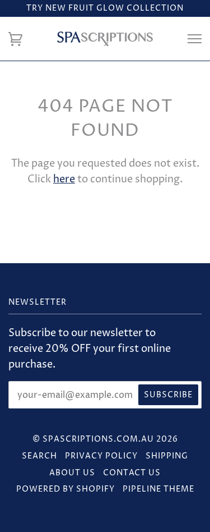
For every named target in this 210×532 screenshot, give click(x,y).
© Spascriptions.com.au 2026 (105, 439)
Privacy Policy (101, 456)
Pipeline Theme (158, 489)
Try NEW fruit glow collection (105, 8)
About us (72, 472)
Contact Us (132, 472)
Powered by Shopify (65, 489)
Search (39, 456)
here (64, 179)
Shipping (167, 456)
